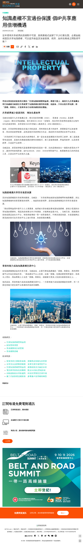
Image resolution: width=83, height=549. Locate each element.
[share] (80, 536)
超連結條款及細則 (29, 531)
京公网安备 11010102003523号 (67, 531)
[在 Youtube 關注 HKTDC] (52, 536)
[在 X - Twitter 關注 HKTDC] (38, 536)
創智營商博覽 (12, 345)
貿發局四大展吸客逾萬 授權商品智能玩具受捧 (26, 361)
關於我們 (16, 529)
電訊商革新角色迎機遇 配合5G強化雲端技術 (26, 370)
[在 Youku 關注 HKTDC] (56, 536)
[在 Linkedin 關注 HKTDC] (42, 536)
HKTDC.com (8, 529)
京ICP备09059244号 (50, 531)
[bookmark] (80, 541)
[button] (78, 4)
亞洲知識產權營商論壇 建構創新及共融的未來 (26, 367)
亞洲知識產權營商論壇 (16, 342)
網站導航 (39, 531)
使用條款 (9, 531)
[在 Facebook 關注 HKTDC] (35, 536)
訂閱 (8, 441)
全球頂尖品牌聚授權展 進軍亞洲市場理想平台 (26, 364)
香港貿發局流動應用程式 (35, 529)
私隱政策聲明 (18, 531)
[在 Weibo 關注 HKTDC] (45, 536)
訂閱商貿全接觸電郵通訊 (52, 529)
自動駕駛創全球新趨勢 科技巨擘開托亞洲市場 (26, 373)
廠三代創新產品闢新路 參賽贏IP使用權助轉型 (26, 376)
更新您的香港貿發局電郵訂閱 (69, 529)
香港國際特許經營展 (15, 348)
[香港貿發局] (42, 525)
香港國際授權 (12, 351)
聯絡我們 (23, 529)
